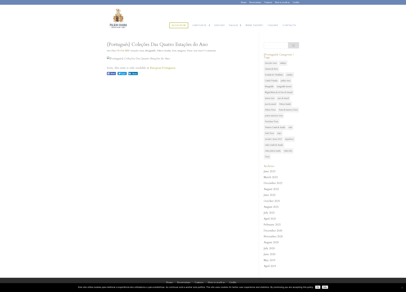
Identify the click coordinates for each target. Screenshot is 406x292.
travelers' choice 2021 (273, 139)
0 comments (210, 50)
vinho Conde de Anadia (274, 145)
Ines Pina (111, 50)
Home (244, 2)
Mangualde (150, 50)
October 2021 (272, 201)
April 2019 (270, 266)
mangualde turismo (284, 86)
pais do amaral (270, 104)
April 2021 (270, 219)
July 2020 (269, 248)
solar (290, 127)
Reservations (255, 2)
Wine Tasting (254, 25)
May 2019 (269, 260)
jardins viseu (285, 80)
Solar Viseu (269, 133)
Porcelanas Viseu (271, 121)
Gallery (273, 25)
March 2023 (271, 177)
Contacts (268, 2)
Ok (317, 287)
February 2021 (272, 224)
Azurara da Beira (271, 69)
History (219, 25)
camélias (289, 75)
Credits (296, 2)
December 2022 (273, 183)
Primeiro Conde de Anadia (275, 127)
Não (325, 287)
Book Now (179, 25)
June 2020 (269, 254)
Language (200, 25)
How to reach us (282, 2)
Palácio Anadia (164, 50)
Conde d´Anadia (271, 80)
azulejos (283, 63)
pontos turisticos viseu (274, 115)
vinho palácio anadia (273, 151)
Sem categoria (179, 50)
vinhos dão (288, 151)
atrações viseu (137, 50)
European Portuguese (162, 68)
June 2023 (269, 171)
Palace (233, 25)
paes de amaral (283, 98)
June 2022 (269, 195)
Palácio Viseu (270, 110)
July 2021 (269, 213)
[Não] (402, 287)
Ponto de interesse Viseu (288, 110)
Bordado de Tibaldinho (274, 75)
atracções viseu (271, 63)
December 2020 (273, 230)
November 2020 (273, 236)
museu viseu (269, 98)
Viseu (189, 50)
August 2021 (271, 207)
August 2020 (271, 242)
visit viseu (198, 50)
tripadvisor (289, 139)
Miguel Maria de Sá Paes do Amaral (278, 92)
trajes (279, 133)
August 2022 (271, 189)
